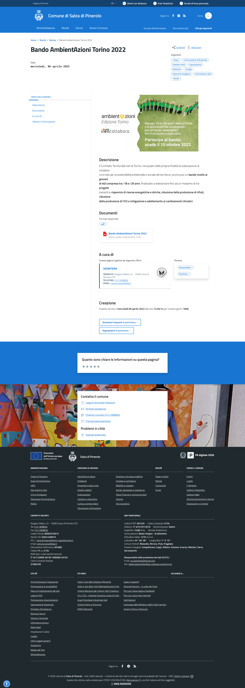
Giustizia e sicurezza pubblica (129, 476)
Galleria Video (193, 494)
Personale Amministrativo (43, 499)
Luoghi (190, 481)
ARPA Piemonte (84, 609)
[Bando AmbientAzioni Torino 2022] (105, 234)
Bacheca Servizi (38, 613)
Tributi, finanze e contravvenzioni (131, 494)
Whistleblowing (38, 654)
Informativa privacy (40, 622)
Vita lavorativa (122, 503)
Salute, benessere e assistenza (130, 490)
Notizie (52, 40)
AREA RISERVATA (122, 683)
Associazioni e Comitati (197, 503)
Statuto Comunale (39, 618)
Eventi (190, 476)
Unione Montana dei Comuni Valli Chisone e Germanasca (104, 591)
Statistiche (36, 645)
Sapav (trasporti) (131, 582)
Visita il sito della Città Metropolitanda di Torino (99, 586)
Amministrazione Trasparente (44, 582)
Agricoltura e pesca (86, 476)
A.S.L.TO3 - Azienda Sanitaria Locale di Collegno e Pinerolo (104, 595)
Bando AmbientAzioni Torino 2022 (128, 233)
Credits (34, 636)
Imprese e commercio (126, 481)
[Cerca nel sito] (208, 15)
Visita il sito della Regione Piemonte (94, 582)
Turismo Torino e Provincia (89, 604)
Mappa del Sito (38, 650)
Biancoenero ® (134, 680)
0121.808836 (121, 280)
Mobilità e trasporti (125, 485)
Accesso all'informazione (155, 28)
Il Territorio (191, 485)
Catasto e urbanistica (87, 499)
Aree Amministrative (40, 481)
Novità (43, 40)
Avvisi (158, 490)
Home (33, 40)
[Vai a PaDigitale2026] (197, 454)
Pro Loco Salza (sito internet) (137, 595)
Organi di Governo (39, 476)
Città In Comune (181, 676)
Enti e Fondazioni (39, 494)
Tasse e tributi (161, 476)
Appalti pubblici (84, 490)
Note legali (36, 627)
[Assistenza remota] (192, 676)
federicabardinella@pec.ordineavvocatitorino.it (150, 564)
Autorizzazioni (83, 494)
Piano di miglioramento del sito (45, 591)
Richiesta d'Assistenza (41, 609)
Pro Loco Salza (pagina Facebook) (139, 591)
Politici (34, 503)
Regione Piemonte (40, 3)
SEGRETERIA (110, 268)
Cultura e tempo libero (87, 503)
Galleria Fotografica (196, 490)
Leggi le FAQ (36, 595)
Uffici (33, 485)
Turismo (119, 499)
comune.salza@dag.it (121, 283)
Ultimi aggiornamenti (40, 641)
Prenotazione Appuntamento (44, 600)
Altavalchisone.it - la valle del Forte (140, 586)
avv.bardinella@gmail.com (142, 560)
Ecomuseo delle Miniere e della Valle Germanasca (147, 604)
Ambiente (82, 481)
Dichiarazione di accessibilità (44, 586)
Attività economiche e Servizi (200, 499)
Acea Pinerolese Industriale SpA (92, 600)
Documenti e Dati (39, 490)
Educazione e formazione (89, 508)
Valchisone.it (130, 600)
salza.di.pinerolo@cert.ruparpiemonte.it (55, 540)
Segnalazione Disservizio (42, 604)
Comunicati (160, 485)
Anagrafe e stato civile (88, 485)
